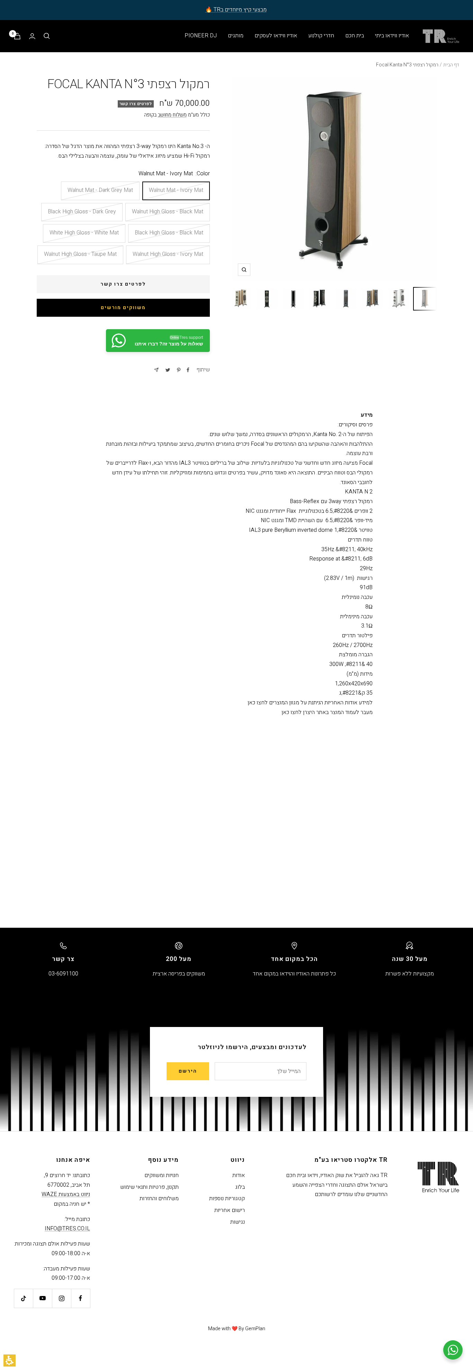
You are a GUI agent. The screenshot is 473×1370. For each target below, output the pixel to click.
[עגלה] (17, 36)
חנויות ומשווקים (161, 1175)
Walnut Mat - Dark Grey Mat (100, 190)
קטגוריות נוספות (227, 1198)
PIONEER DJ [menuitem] (201, 35)
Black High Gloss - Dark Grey (82, 211)
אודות (238, 1175)
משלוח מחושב (172, 115)
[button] (9, 1360)
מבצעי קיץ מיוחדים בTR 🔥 (236, 10)
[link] (158, 340)
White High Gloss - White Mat (84, 233)
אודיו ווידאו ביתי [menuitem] (392, 35)
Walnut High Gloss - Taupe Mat (80, 254)
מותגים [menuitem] (235, 35)
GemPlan (255, 1328)
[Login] (32, 36)
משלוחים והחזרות (159, 1198)
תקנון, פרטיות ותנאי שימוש (149, 1187)
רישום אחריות (229, 1210)
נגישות (237, 1222)
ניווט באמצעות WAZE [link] (66, 1194)
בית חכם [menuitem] (354, 35)
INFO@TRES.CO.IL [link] (67, 1228)
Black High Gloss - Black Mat (169, 233)
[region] (236, 65)
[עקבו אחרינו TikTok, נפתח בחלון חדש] (23, 1298)
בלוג (240, 1187)
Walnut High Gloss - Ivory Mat (168, 254)
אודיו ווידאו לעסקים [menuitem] (276, 35)
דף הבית (451, 64)
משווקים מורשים (123, 307)
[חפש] (47, 36)
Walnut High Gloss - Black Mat (167, 211)
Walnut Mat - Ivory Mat (176, 190)
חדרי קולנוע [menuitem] (321, 35)
